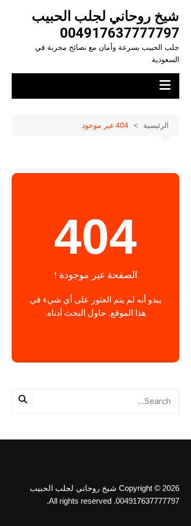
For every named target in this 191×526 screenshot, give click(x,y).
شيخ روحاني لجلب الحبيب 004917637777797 (105, 24)
